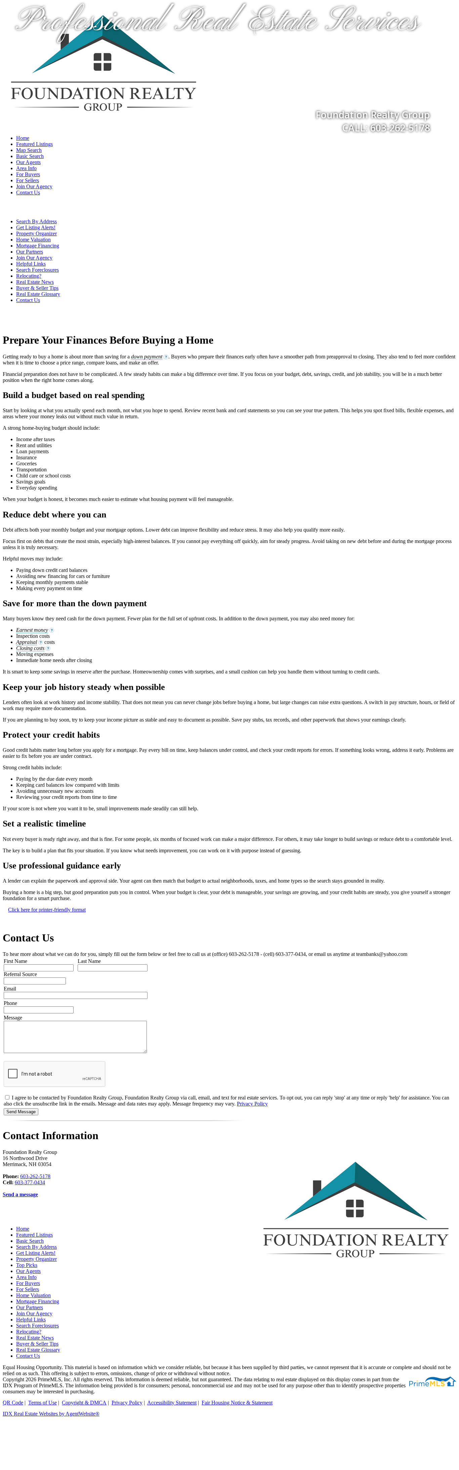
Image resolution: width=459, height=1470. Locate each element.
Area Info (26, 168)
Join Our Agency (34, 186)
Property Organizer (36, 233)
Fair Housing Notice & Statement (237, 1402)
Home (22, 138)
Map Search (29, 150)
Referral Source (20, 974)
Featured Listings (34, 144)
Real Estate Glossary (38, 294)
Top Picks (26, 1265)
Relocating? (28, 276)
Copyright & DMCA (84, 1402)
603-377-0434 (30, 1182)
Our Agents (28, 162)
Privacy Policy (252, 1104)
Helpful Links (31, 264)
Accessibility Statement (172, 1402)
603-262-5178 (35, 1176)
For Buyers (28, 174)
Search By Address (36, 221)
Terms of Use (42, 1402)
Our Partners (29, 252)
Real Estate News (35, 282)
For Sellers (27, 180)
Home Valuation (33, 239)
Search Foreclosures (37, 270)
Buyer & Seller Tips (37, 288)
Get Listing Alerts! (35, 227)
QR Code (13, 1402)
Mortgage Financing (37, 245)
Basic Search (30, 156)
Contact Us (28, 192)
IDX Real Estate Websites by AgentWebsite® (51, 1414)
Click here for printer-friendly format (47, 910)
